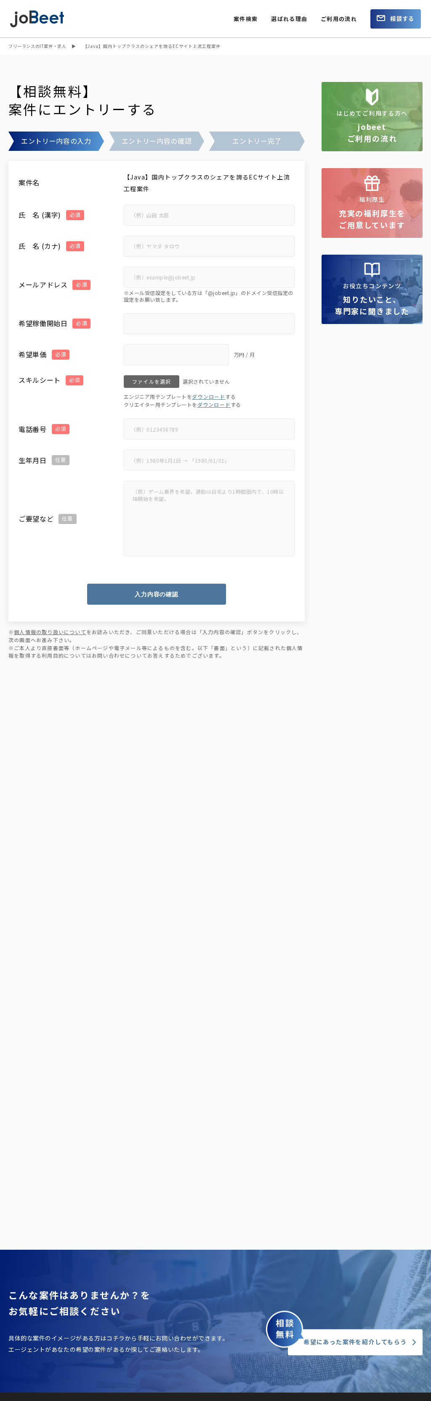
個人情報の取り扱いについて (50, 631)
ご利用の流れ (339, 18)
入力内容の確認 (156, 594)
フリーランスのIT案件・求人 (37, 46)
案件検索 (246, 18)
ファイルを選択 (151, 381)
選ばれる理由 (289, 18)
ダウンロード (208, 396)
